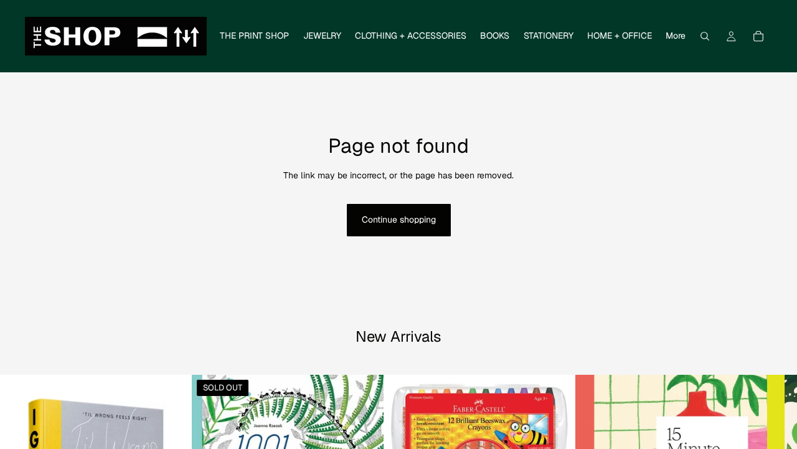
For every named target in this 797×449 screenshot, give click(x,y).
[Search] (705, 36)
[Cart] (758, 36)
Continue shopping (399, 219)
